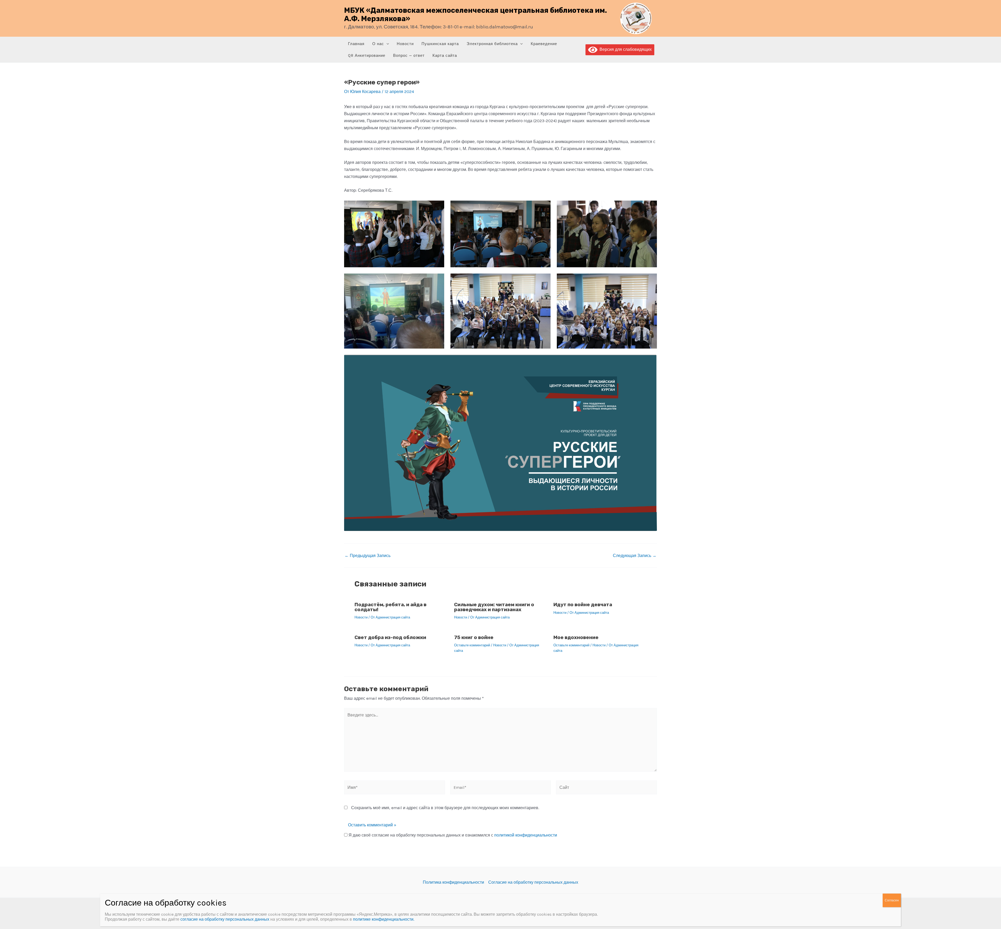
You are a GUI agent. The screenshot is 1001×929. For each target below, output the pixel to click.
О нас (378, 43)
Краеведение (544, 43)
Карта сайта (444, 55)
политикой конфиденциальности (525, 835)
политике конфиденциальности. (383, 919)
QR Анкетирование (366, 55)
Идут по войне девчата (582, 605)
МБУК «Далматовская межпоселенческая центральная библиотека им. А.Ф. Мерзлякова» (475, 14)
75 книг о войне (473, 637)
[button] (386, 44)
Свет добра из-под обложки (390, 637)
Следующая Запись (634, 556)
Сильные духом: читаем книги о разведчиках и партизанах (494, 607)
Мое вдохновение (576, 637)
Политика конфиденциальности (453, 882)
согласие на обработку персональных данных (224, 919)
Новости (405, 43)
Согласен (892, 900)
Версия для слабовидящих (624, 49)
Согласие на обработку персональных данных (533, 882)
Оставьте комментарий (472, 645)
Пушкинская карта (440, 43)
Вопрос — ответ (409, 55)
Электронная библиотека (492, 43)
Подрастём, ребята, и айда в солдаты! (390, 607)
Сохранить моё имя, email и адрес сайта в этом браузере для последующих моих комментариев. (445, 807)
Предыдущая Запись (367, 556)
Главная (356, 43)
